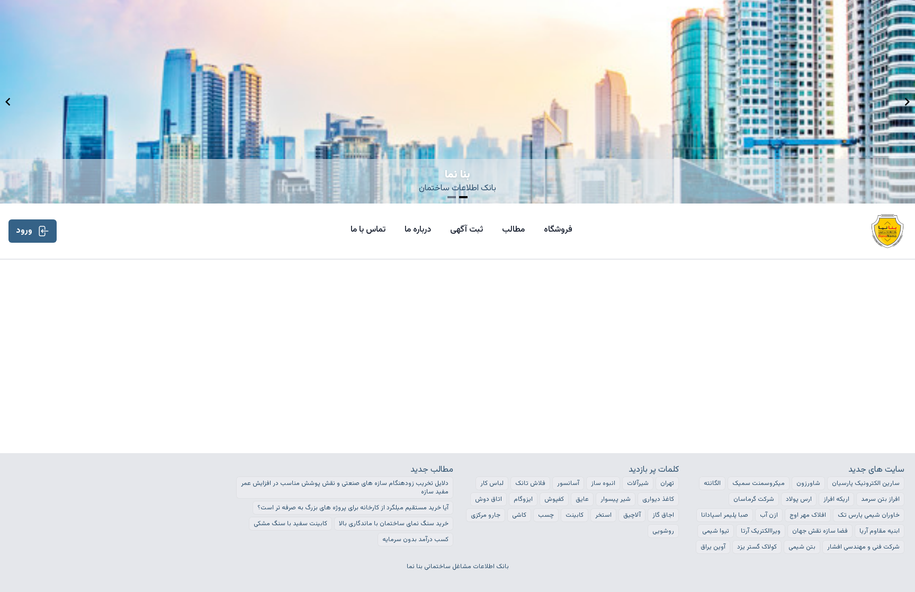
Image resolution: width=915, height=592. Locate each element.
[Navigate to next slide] (907, 102)
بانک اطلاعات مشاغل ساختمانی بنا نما (458, 566)
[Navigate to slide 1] (451, 197)
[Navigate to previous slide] (8, 102)
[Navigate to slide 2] (463, 197)
